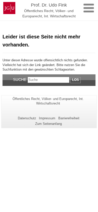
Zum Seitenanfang (48, 124)
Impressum (47, 118)
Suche (19, 79)
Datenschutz (27, 118)
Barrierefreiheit (68, 118)
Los (75, 80)
